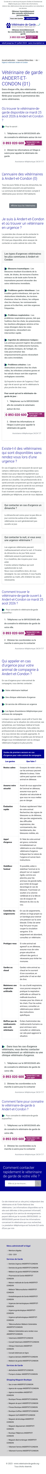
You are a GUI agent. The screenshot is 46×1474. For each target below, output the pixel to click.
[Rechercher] (38, 1183)
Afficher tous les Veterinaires (23, 205)
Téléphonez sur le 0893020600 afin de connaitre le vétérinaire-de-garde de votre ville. (22, 623)
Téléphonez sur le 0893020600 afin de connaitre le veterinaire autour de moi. (23, 405)
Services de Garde (15, 1259)
